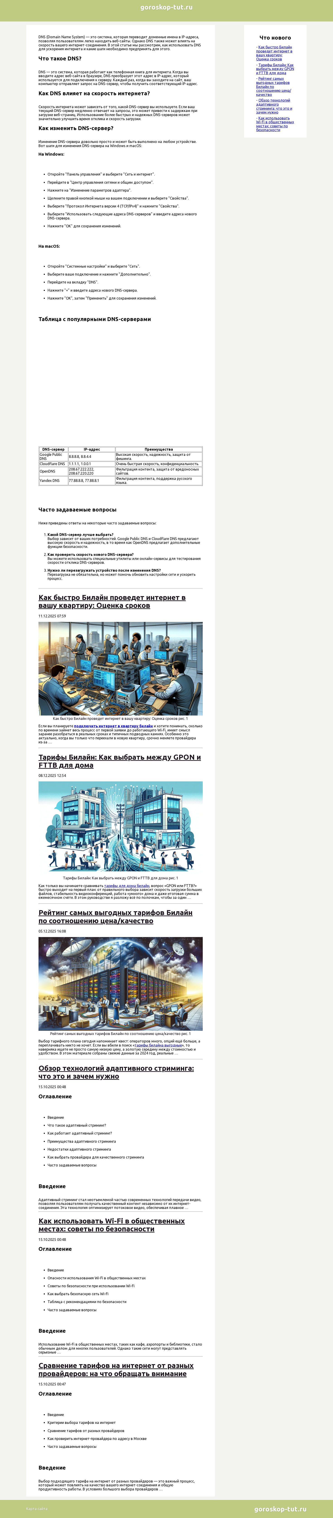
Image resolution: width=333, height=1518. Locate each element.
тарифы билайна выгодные (158, 1045)
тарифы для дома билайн (126, 886)
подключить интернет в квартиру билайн (113, 726)
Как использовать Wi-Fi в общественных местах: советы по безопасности (275, 124)
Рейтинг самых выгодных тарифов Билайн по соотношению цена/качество (273, 86)
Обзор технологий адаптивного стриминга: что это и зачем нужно (274, 106)
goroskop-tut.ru (166, 7)
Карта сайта (37, 1509)
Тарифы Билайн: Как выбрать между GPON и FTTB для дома (275, 69)
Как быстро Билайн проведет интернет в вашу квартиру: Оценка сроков (274, 53)
